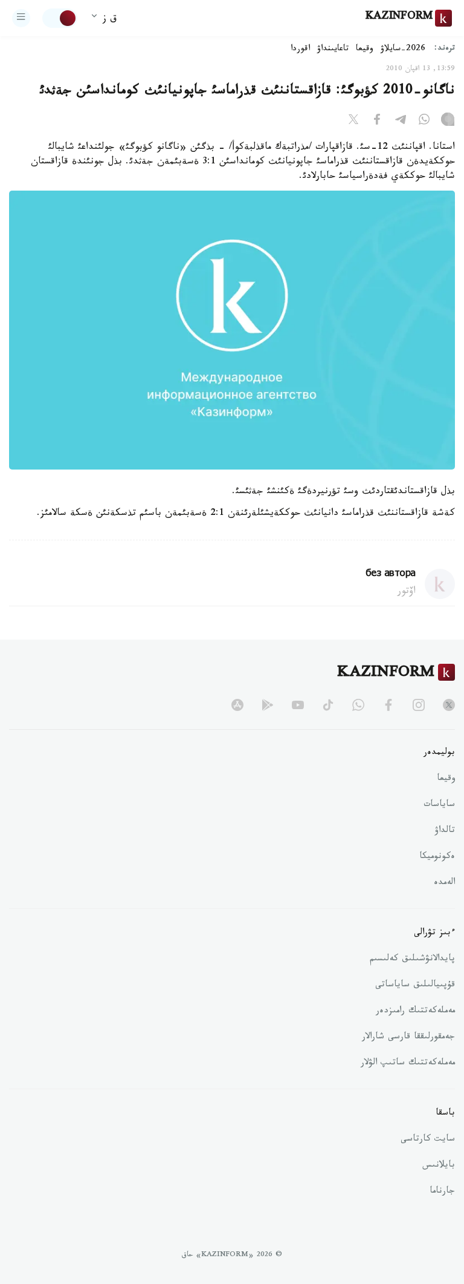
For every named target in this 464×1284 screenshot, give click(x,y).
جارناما (442, 1192)
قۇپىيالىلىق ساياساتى (415, 985)
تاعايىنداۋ (333, 50)
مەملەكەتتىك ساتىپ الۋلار (408, 1063)
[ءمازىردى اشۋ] (21, 18)
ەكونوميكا (437, 857)
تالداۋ (444, 831)
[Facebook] (377, 121)
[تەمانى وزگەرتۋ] (59, 18)
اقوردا (300, 50)
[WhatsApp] (424, 121)
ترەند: (444, 49)
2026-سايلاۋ (403, 50)
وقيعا (364, 50)
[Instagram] (447, 121)
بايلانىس (438, 1166)
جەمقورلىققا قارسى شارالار (408, 1037)
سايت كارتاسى (428, 1140)
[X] (353, 121)
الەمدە (444, 883)
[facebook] (388, 705)
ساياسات (439, 805)
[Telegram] (400, 121)
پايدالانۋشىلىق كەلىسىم (412, 959)
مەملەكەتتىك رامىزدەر (415, 1011)
